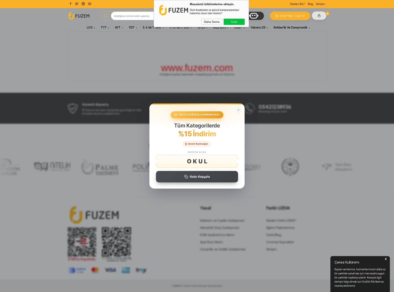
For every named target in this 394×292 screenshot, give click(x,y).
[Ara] (106, 16)
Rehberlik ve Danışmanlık (290, 27)
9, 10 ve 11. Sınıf (180, 27)
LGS (90, 27)
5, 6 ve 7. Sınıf (152, 27)
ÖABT (238, 27)
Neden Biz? (297, 4)
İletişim (320, 4)
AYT (117, 27)
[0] (319, 15)
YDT (131, 27)
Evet (234, 21)
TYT (104, 27)
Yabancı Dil (257, 27)
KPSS (201, 27)
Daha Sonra (212, 21)
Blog (310, 4)
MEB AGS (219, 27)
